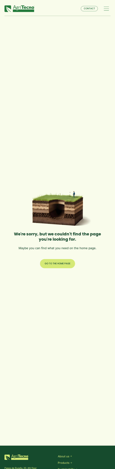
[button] (106, 8)
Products (63, 462)
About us (63, 456)
